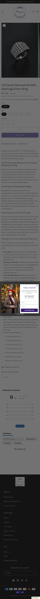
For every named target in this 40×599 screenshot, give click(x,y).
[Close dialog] (37, 286)
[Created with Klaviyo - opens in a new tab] (20, 314)
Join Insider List (29, 310)
